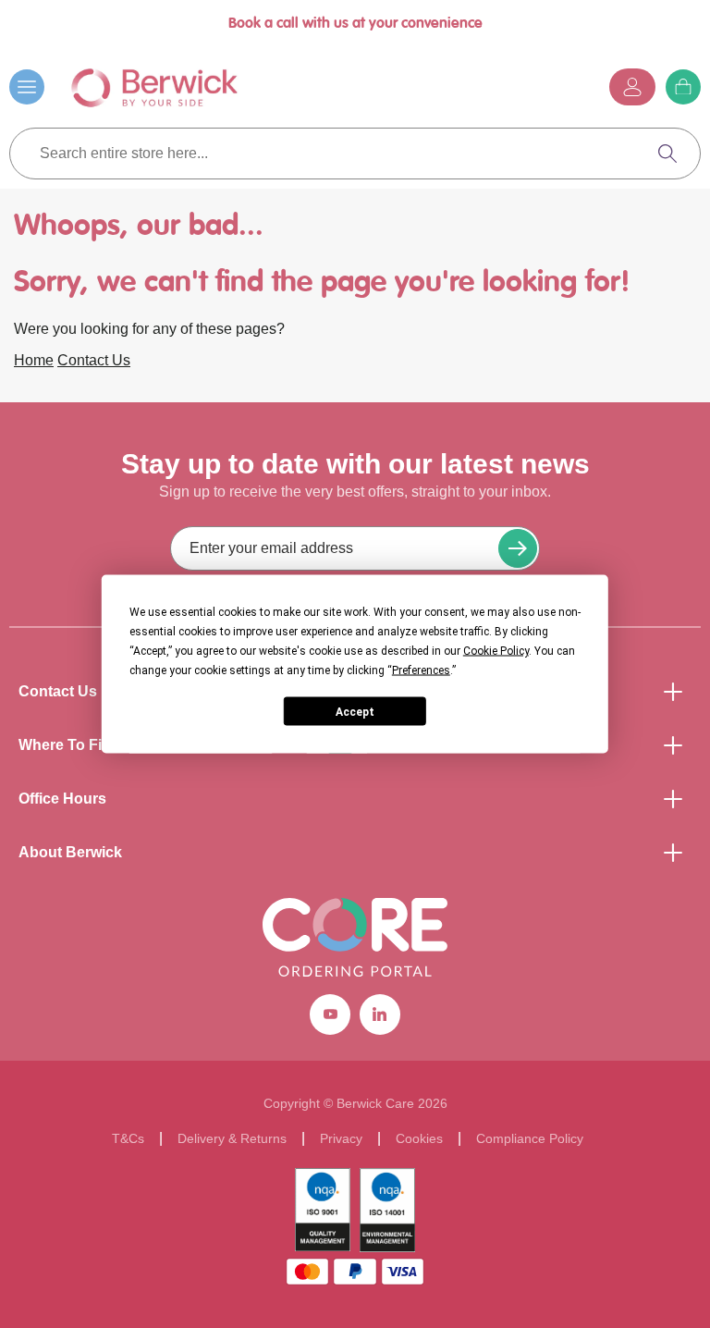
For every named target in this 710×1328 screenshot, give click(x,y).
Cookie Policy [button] (496, 651)
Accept (355, 711)
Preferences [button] (421, 670)
